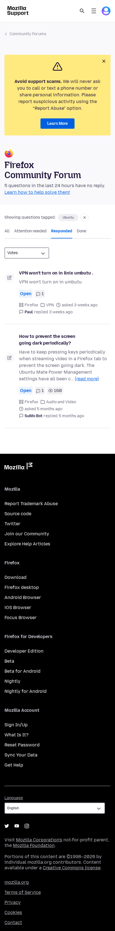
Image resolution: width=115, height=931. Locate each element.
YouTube (17, 826)
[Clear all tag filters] (84, 217)
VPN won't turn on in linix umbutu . (56, 273)
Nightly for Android (25, 691)
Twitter (12, 523)
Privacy (12, 902)
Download (15, 577)
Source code (17, 513)
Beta (9, 661)
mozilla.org (16, 882)
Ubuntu (68, 217)
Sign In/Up (16, 724)
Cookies (13, 912)
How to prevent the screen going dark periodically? (47, 340)
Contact (13, 922)
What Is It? (16, 734)
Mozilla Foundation (34, 845)
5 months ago (71, 416)
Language (13, 798)
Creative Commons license (71, 867)
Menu (93, 10)
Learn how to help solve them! (37, 192)
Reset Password (22, 745)
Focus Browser (20, 617)
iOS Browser (17, 607)
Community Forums (27, 34)
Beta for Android (22, 671)
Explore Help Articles (27, 543)
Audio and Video (61, 402)
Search (82, 10)
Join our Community (26, 533)
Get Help (13, 765)
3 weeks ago (61, 312)
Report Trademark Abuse (31, 503)
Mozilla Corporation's (39, 839)
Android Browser (22, 597)
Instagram (27, 826)
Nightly (12, 681)
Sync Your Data (20, 755)
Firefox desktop (21, 587)
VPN (50, 305)
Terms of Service (22, 892)
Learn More (57, 123)
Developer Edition (24, 651)
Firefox (31, 305)
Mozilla (18, 467)
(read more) (87, 378)
